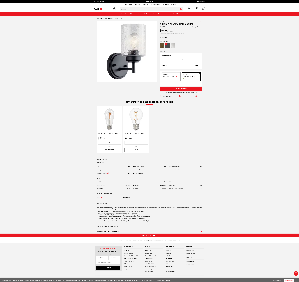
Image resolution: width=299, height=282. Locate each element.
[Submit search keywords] (181, 9)
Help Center (168, 253)
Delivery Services (128, 266)
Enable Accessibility (99, 1)
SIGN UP (108, 267)
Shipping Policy (148, 253)
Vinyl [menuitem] (145, 14)
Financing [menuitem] (173, 4)
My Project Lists (190, 250)
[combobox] (151, 9)
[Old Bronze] (162, 45)
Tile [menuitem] (122, 14)
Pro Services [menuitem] (166, 4)
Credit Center (169, 263)
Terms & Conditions (149, 263)
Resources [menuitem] (145, 4)
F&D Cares (126, 263)
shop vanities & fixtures (111, 18)
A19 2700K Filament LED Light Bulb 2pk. (134, 133)
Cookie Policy (138, 280)
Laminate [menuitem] (139, 14)
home (98, 18)
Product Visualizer (190, 253)
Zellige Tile (136, 240)
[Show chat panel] (296, 273)
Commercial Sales (170, 261)
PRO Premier (169, 258)
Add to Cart (182, 88)
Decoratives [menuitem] (152, 14)
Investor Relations (128, 253)
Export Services (169, 266)
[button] (114, 9)
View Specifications (197, 27)
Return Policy (148, 250)
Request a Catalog (190, 264)
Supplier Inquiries (128, 269)
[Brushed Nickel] (173, 45)
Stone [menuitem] (127, 14)
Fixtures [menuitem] (160, 14)
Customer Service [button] (199, 1)
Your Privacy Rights (149, 271)
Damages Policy (149, 258)
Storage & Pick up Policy (151, 255)
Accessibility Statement (150, 266)
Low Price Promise (149, 261)
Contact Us (168, 250)
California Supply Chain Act (131, 258)
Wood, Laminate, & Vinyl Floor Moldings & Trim (151, 240)
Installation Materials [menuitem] (171, 14)
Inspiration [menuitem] (137, 4)
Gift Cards (168, 269)
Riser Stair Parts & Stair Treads (172, 240)
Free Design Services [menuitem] (155, 4)
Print (182, 96)
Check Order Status (170, 271)
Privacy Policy (148, 269)
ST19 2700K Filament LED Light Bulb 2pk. (108, 133)
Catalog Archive (190, 261)
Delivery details (184, 83)
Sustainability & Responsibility (131, 255)
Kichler (162, 21)
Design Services (169, 255)
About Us (126, 250)
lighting (120, 18)
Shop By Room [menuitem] (128, 4)
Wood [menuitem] (132, 14)
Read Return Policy (192, 92)
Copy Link (200, 96)
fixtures (102, 18)
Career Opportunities (129, 261)
